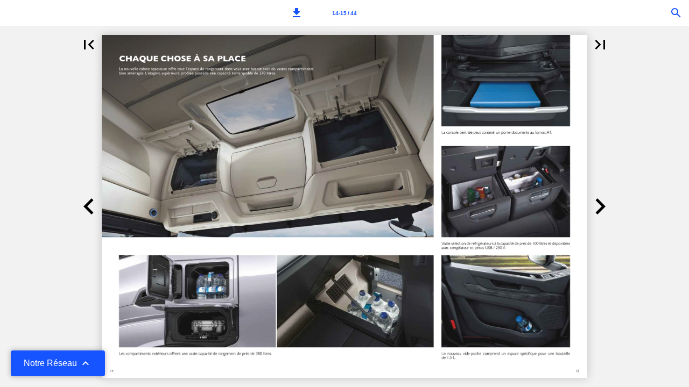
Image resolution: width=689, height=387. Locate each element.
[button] (297, 13)
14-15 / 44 (344, 13)
